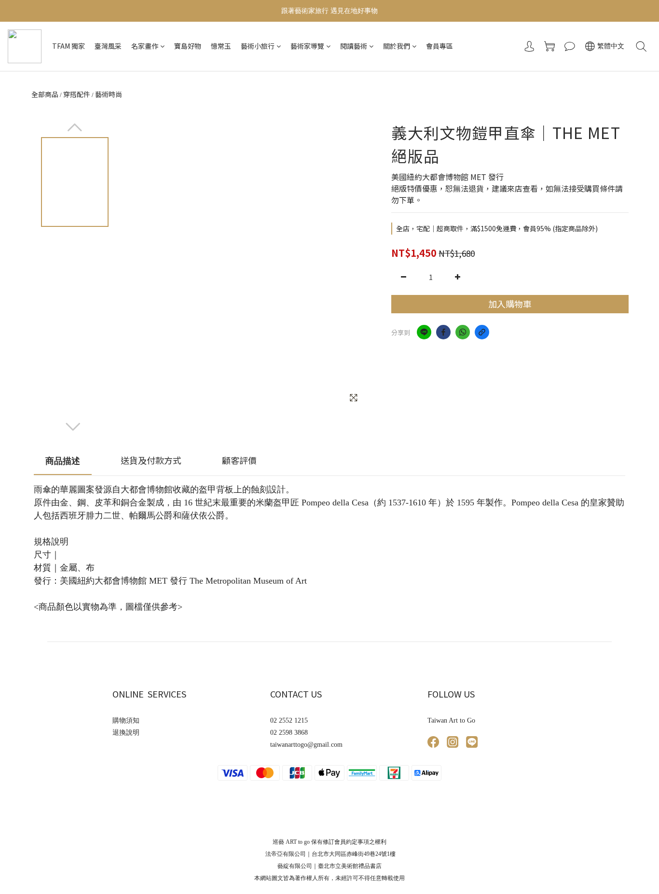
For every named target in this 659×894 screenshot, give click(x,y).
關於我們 (396, 46)
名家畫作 (144, 46)
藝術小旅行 (258, 46)
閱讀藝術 (353, 46)
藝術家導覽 (307, 46)
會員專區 (439, 46)
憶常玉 (221, 46)
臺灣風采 (108, 46)
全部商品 (44, 94)
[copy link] (482, 332)
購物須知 (125, 720)
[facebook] (443, 332)
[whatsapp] (462, 332)
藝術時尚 (108, 94)
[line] (424, 332)
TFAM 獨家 (68, 46)
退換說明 (125, 732)
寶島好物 (187, 46)
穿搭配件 (76, 94)
